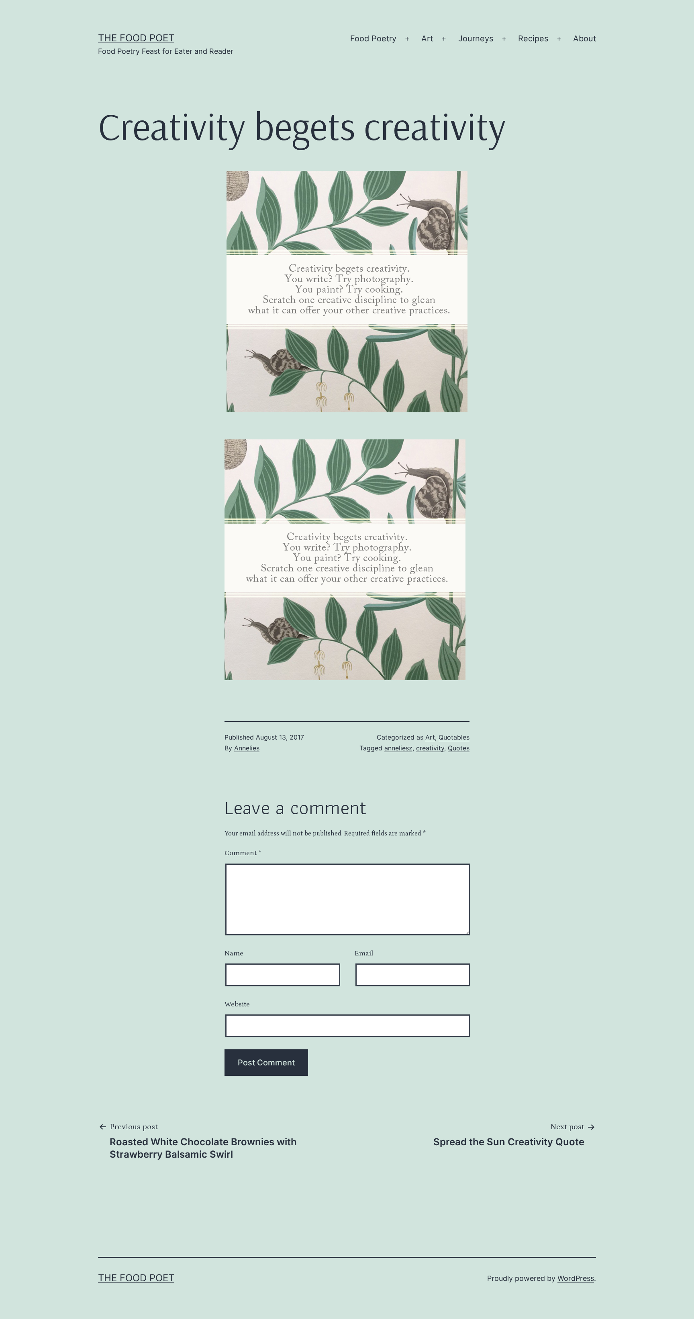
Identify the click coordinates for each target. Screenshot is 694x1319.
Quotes (458, 748)
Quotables (454, 737)
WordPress (575, 1278)
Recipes (533, 38)
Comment (243, 853)
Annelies (246, 748)
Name (234, 953)
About (584, 38)
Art (427, 38)
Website (237, 1004)
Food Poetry (373, 38)
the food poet (136, 38)
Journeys (475, 38)
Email (364, 953)
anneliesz (398, 748)
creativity (430, 748)
